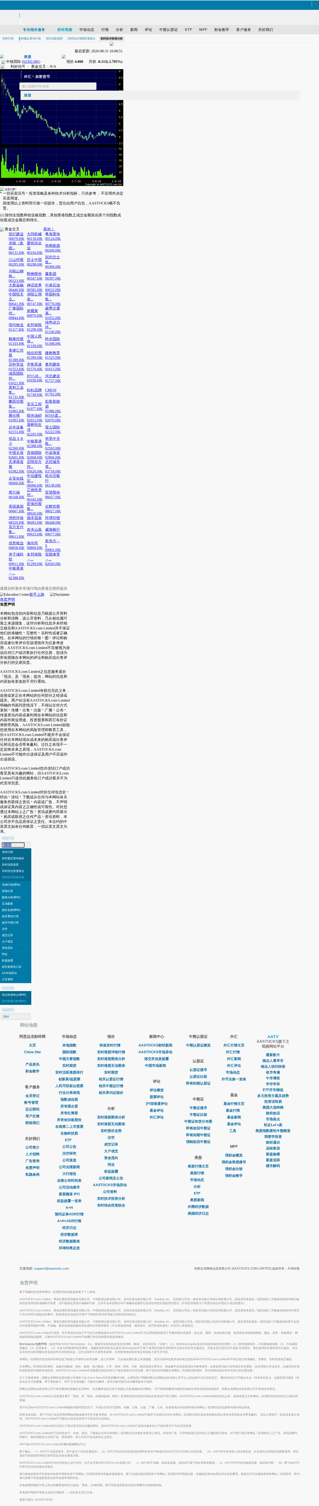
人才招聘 (32, 1154)
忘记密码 (32, 1109)
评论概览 (157, 1090)
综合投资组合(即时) (14, 994)
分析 (197, 1186)
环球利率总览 (69, 1248)
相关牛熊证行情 (111, 1086)
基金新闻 (234, 1117)
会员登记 (32, 1096)
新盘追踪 (273, 1160)
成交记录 (7, 935)
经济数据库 (69, 1234)
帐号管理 (31, 1102)
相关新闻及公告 (11, 966)
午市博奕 (273, 1078)
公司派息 (69, 1160)
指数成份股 (69, 1099)
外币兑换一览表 (234, 1079)
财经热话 (273, 1113)
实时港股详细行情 (111, 1052)
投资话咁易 (273, 1101)
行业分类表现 (69, 1093)
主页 (32, 1045)
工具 (232, 1131)
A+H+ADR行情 (69, 1221)
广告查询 (32, 1161)
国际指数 (69, 1052)
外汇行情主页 (234, 1045)
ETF (68, 1140)
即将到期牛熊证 (198, 1135)
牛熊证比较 (198, 1115)
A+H (69, 1208)
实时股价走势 (111, 1131)
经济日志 (69, 1228)
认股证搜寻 (198, 1070)
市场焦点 (273, 1119)
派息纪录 (7, 891)
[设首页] (157, 5)
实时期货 (69, 1065)
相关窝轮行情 (10, 916)
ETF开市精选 (273, 1090)
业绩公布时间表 (69, 1180)
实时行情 (7, 852)
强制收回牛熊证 (198, 1142)
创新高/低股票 (69, 1079)
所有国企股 (69, 1106)
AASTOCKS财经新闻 (155, 1045)
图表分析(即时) (11, 897)
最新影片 (273, 1055)
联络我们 (32, 1123)
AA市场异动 (9, 973)
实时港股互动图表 (111, 1065)
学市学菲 (273, 1084)
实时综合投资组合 (13, 871)
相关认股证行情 (111, 1079)
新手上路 (36, 594)
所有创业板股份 (69, 1120)
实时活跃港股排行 (69, 1072)
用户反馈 (32, 1116)
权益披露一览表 (69, 1201)
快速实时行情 (110, 1045)
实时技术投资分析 (13, 877)
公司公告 (69, 1147)
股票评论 (157, 1097)
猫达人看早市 (273, 1061)
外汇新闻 (234, 1059)
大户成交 (7, 941)
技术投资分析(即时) (14, 1001)
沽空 (4, 929)
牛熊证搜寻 (198, 1108)
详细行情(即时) (11, 884)
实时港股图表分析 (111, 1059)
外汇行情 (233, 1052)
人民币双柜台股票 (69, 1086)
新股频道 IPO (69, 1194)
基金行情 (233, 1110)
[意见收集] (157, 9)
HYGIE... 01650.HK (35, 378)
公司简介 (32, 1147)
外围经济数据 (198, 1207)
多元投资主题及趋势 (273, 1096)
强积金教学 (234, 1176)
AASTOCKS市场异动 (110, 1185)
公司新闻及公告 (111, 1178)
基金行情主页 (234, 1104)
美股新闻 (197, 1200)
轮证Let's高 (273, 1125)
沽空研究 (69, 1153)
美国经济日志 (198, 1213)
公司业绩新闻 (69, 1167)
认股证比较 (198, 1076)
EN (22, 25)
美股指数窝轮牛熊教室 (273, 1131)
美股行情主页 (198, 1166)
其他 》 (49, 229)
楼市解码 (273, 1166)
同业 (4, 954)
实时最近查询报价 (13, 858)
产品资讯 (32, 1064)
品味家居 (273, 1148)
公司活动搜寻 (69, 1187)
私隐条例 (32, 1174)
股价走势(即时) (11, 910)
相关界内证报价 (111, 1093)
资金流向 (7, 947)
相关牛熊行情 (10, 922)
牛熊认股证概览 (198, 1045)
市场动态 (197, 1180)
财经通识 (273, 1142)
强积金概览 (234, 1155)
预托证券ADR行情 (69, 1214)
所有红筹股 (69, 1113)
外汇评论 (157, 1117)
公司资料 (7, 979)
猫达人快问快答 (273, 1066)
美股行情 (197, 1173)
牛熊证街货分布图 (198, 1121)
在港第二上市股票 (69, 1126)
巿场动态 (233, 1072)
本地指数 (69, 1045)
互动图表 (7, 903)
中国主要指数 (69, 1059)
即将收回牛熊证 (198, 1128)
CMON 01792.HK (53, 392)
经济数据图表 (69, 1241)
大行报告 (69, 1174)
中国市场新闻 (155, 1065)
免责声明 (7, 599)
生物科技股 (69, 1133)
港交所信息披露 (156, 1059)
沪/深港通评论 (157, 1104)
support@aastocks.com (51, 1268)
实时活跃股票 (10, 864)
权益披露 (7, 960)
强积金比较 (234, 1169)
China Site (32, 1052)
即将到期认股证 (198, 1083)
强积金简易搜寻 (234, 1162)
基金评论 (157, 1110)
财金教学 (32, 1071)
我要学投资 (273, 1136)
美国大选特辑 (273, 1107)
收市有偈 (273, 1072)
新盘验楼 (273, 1154)
